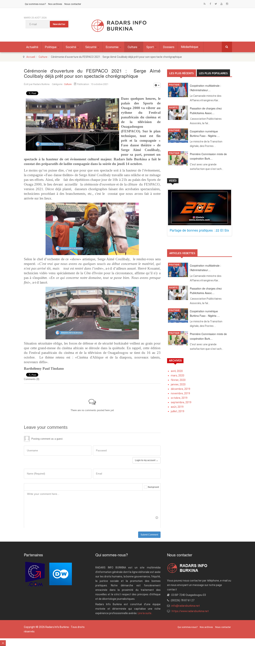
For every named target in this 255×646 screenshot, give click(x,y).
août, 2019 (177, 406)
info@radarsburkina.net (185, 605)
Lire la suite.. (145, 613)
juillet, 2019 (177, 411)
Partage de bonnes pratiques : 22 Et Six (199, 230)
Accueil (30, 56)
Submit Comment (149, 534)
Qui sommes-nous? (35, 4)
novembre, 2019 (180, 393)
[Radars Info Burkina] (119, 25)
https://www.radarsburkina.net (190, 611)
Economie (112, 47)
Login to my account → (146, 460)
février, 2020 (178, 379)
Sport (150, 47)
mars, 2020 (177, 375)
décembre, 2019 (180, 388)
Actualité (32, 47)
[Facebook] (210, 4)
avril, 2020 (177, 371)
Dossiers (168, 47)
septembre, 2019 (181, 402)
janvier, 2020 (178, 384)
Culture (133, 47)
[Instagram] (227, 4)
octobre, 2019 (179, 397)
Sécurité (91, 47)
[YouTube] (221, 4)
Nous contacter (72, 4)
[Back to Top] (3, 643)
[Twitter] (216, 4)
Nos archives (55, 4)
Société (71, 47)
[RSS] (204, 4)
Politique (51, 47)
